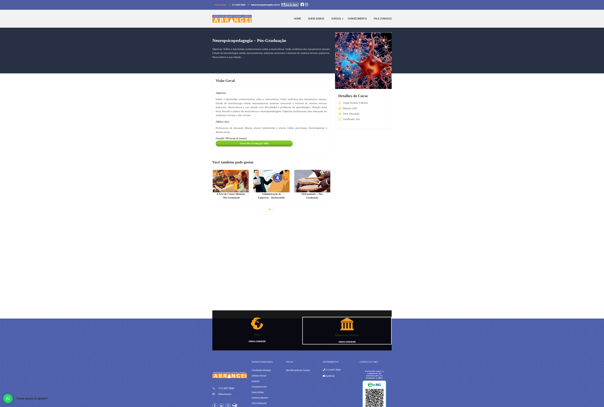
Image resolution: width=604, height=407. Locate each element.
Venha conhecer (257, 341)
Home (297, 18)
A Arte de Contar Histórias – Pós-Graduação (230, 196)
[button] (270, 209)
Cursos (336, 18)
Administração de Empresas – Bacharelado (271, 196)
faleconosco (225, 394)
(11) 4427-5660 (238, 5)
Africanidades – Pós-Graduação (312, 196)
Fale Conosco (383, 18)
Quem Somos (316, 18)
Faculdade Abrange (261, 370)
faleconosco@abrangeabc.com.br (265, 5)
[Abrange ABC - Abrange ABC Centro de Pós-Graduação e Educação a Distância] (232, 18)
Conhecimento (357, 18)
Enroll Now (230, 181)
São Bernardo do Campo (298, 370)
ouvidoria (330, 376)
